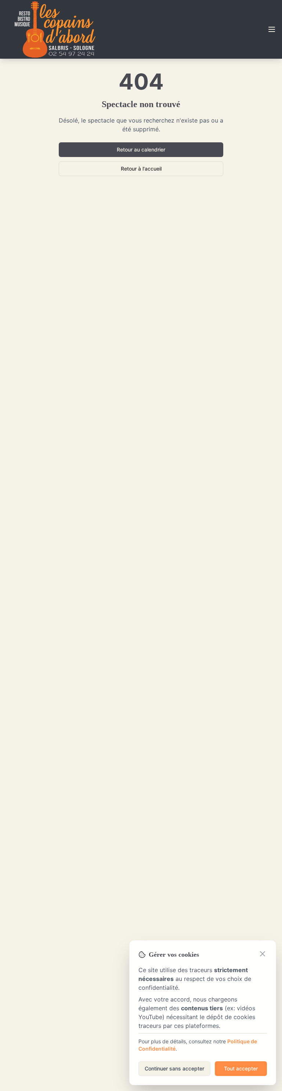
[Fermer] (262, 953)
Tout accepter (241, 1068)
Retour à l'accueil (141, 168)
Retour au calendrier (141, 149)
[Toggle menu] (271, 29)
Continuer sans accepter (174, 1068)
